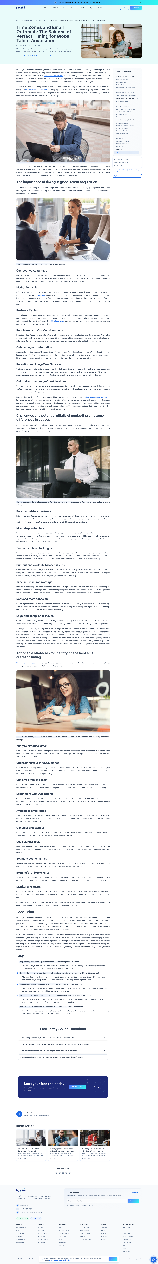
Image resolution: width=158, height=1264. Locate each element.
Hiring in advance (57, 321)
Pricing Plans (41, 1242)
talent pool (40, 295)
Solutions (55, 7)
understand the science (53, 76)
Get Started (136, 7)
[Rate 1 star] (56, 1172)
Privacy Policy (127, 1233)
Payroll (18, 1230)
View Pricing (94, 1087)
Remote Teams (42, 1236)
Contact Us (104, 1239)
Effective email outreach (26, 663)
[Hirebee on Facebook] (132, 1258)
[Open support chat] (154, 1260)
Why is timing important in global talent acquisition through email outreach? (47, 1038)
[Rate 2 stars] (59, 1172)
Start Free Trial (77, 1087)
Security (125, 1248)
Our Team (104, 1230)
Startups (40, 1227)
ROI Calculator (84, 1227)
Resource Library (64, 1230)
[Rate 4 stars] (66, 1172)
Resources (74, 8)
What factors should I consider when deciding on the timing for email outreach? (48, 1051)
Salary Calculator (85, 1230)
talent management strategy (96, 397)
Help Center (126, 1227)
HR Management (21, 1227)
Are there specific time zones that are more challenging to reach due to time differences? (51, 1057)
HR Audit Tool (84, 1236)
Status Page (62, 1242)
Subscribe (133, 1201)
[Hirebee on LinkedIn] (129, 1258)
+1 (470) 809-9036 (26, 1209)
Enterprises (41, 1230)
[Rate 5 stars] (69, 1172)
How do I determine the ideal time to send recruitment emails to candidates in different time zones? (55, 1044)
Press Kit (104, 1233)
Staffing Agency (42, 1233)
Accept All (113, 1259)
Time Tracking (20, 1233)
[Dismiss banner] (140, 2)
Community (104, 1236)
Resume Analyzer (85, 1233)
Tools (82, 7)
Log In (125, 7)
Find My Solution (43, 1239)
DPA (124, 1245)
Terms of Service (128, 1236)
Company (99, 7)
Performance (20, 1242)
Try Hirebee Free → (119, 176)
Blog (91, 8)
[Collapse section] (137, 76)
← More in (126, 171)
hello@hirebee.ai (25, 1205)
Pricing (65, 8)
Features (44, 7)
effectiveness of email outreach (38, 90)
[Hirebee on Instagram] (136, 1258)
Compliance (126, 1251)
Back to (35, 56)
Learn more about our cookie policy (59, 1260)
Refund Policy (127, 1242)
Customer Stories (64, 1233)
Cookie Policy (127, 1239)
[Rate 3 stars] (63, 1172)
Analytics (19, 1236)
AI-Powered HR (21, 1239)
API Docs (61, 1239)
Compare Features (85, 1239)
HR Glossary (62, 1245)
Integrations (62, 1236)
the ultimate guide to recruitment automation (35, 20)
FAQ (124, 1230)
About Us (104, 1227)
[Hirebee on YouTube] (140, 1258)
